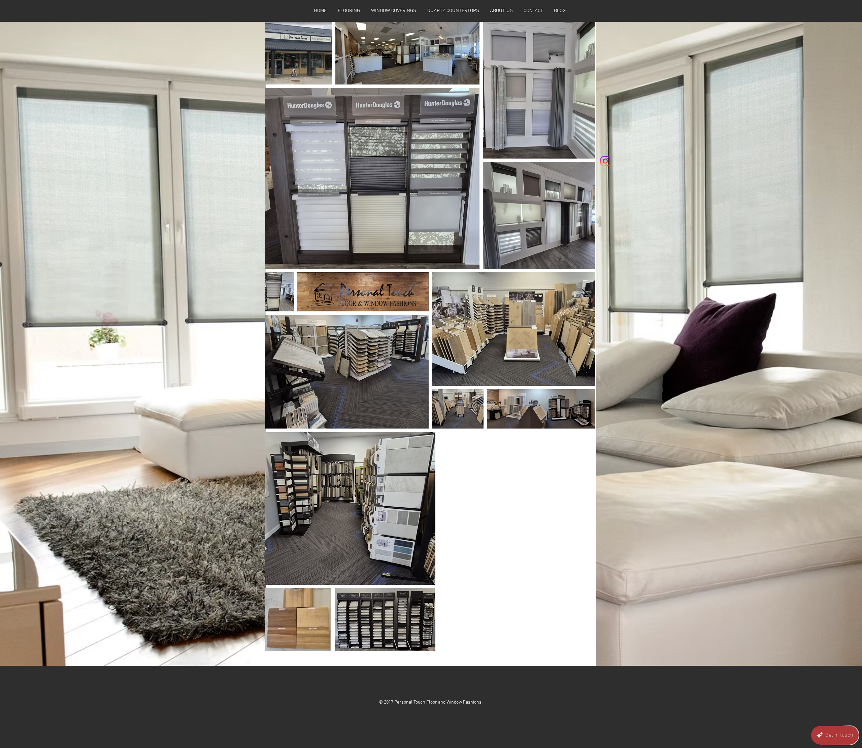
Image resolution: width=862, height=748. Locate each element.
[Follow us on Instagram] (605, 161)
